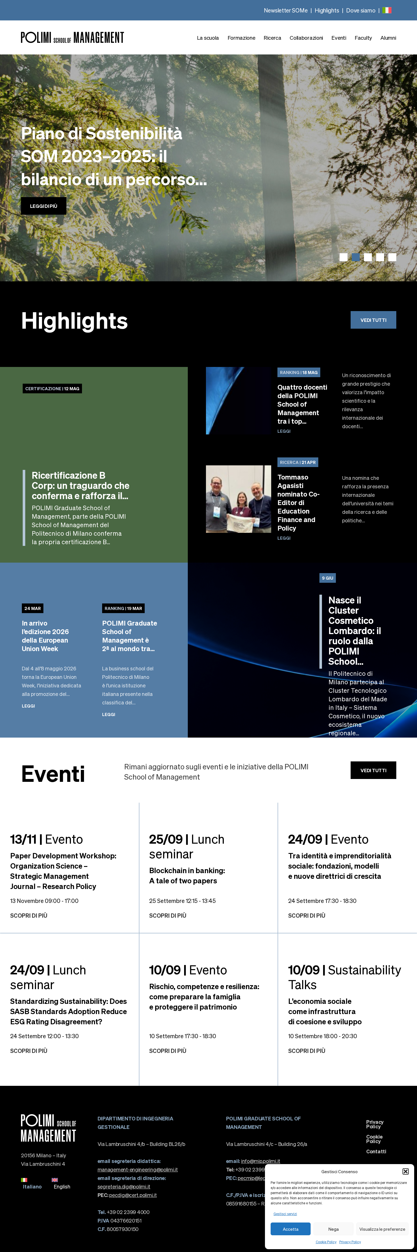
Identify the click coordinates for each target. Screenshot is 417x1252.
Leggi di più (43, 212)
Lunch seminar (187, 846)
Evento (46, 838)
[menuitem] (386, 10)
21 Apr (298, 462)
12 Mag (52, 388)
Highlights (327, 10)
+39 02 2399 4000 (123, 1212)
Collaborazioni (306, 37)
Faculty (363, 37)
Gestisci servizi (285, 1214)
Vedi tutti (373, 320)
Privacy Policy (350, 1242)
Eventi (338, 37)
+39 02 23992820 (251, 1169)
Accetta (290, 1229)
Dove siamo (360, 10)
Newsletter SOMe (286, 10)
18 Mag (299, 372)
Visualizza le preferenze (382, 1229)
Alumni (388, 37)
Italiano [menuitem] (32, 1186)
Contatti (376, 1151)
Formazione (241, 37)
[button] (405, 1171)
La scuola (208, 37)
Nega (333, 1229)
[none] (386, 10)
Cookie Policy (326, 1242)
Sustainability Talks (344, 976)
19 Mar (123, 608)
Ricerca (272, 37)
